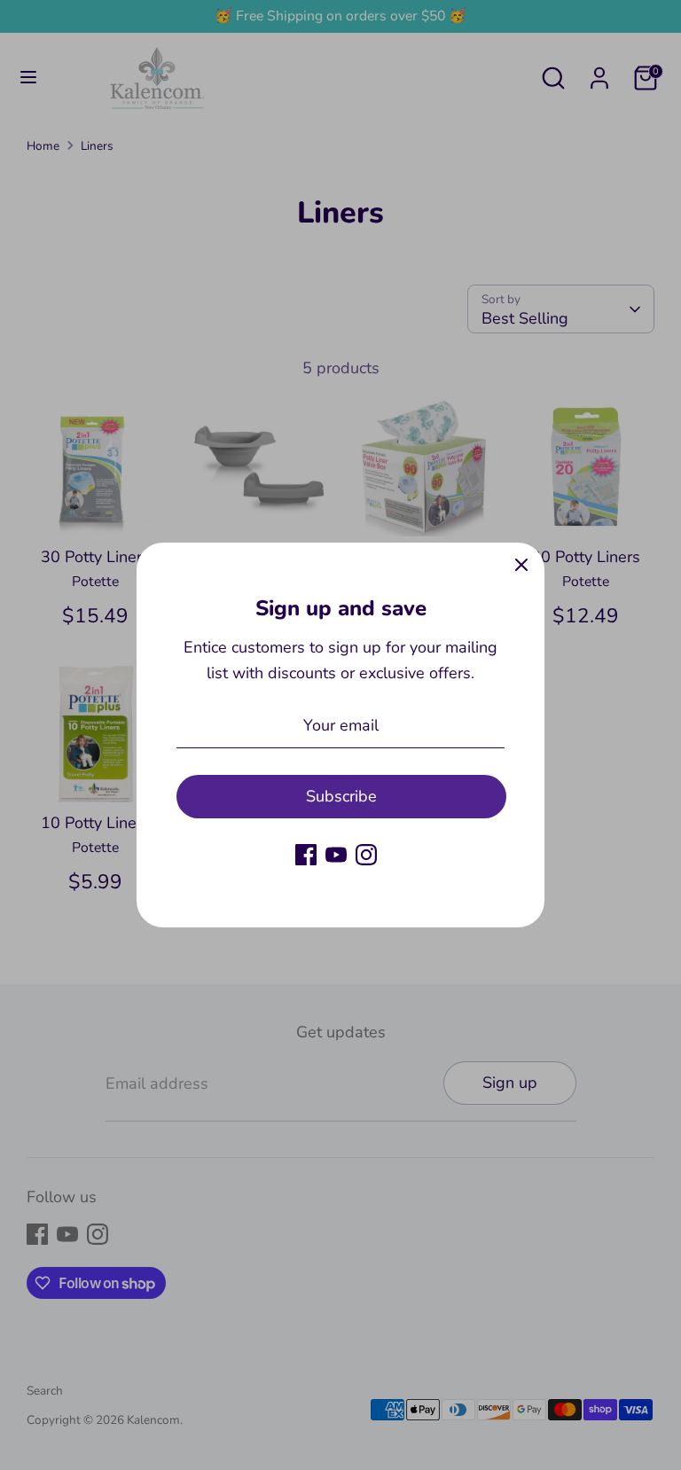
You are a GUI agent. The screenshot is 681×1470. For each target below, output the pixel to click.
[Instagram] (366, 854)
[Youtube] (336, 854)
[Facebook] (306, 854)
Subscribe (341, 796)
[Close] (521, 565)
